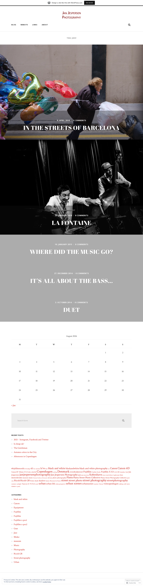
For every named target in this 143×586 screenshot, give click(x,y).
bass (46, 469)
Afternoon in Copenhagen (25, 456)
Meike (16, 537)
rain (12, 481)
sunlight (19, 484)
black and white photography (93, 468)
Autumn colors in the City (25, 452)
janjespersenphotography (34, 475)
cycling (55, 472)
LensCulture (109, 475)
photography (61, 477)
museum (25, 478)
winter (13, 486)
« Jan (13, 405)
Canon (113, 468)
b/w (43, 468)
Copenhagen (45, 471)
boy (109, 469)
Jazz (15, 532)
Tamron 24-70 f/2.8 (28, 484)
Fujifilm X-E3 (107, 471)
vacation (96, 484)
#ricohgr (27, 469)
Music (16, 545)
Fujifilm (87, 471)
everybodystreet (76, 471)
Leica (103, 475)
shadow (42, 480)
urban (42, 483)
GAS (115, 472)
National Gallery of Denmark (40, 478)
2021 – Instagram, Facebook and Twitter (31, 439)
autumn (38, 469)
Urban (16, 562)
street (64, 480)
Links (34, 25)
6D (32, 468)
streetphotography (117, 480)
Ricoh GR (25, 480)
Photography (19, 549)
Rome (32, 481)
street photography (94, 480)
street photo (75, 480)
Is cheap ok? (19, 443)
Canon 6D (124, 468)
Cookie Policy (47, 582)
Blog (13, 25)
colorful (33, 472)
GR (118, 472)
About (45, 25)
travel (36, 484)
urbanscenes (87, 483)
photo (55, 477)
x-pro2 (18, 486)
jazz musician (85, 475)
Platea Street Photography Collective (114, 477)
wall (125, 484)
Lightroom (116, 475)
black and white (56, 468)
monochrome (16, 477)
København (95, 474)
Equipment (19, 507)
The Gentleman (20, 448)
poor (128, 478)
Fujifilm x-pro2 (20, 524)
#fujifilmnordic (18, 468)
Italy (127, 472)
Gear (16, 528)
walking (121, 484)
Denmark (63, 471)
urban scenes (74, 484)
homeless (122, 472)
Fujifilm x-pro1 (20, 520)
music (31, 477)
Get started (89, 3)
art (34, 469)
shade (36, 481)
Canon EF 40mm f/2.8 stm (21, 472)
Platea (70, 477)
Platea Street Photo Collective (86, 477)
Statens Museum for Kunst (53, 481)
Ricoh (17, 480)
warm (128, 484)
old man (50, 478)
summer (13, 484)
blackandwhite (72, 468)
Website (24, 25)
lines (121, 475)
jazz (79, 475)
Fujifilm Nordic (96, 472)
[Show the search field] (129, 25)
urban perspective (60, 484)
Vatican (101, 484)
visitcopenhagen (111, 483)
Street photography (22, 557)
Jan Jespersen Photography (64, 474)
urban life (50, 483)
